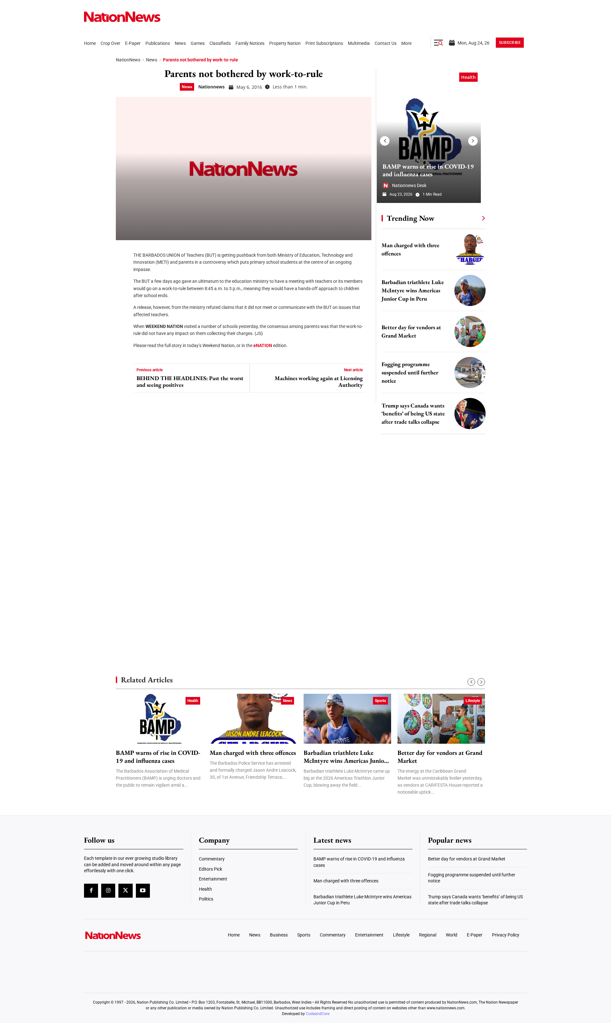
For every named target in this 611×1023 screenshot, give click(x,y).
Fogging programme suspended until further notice (410, 372)
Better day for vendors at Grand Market (439, 757)
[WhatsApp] (122, 308)
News (151, 59)
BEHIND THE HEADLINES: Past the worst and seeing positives (190, 381)
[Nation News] (122, 16)
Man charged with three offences (253, 753)
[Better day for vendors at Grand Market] (470, 331)
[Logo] (135, 935)
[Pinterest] (122, 289)
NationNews (128, 59)
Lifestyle (473, 701)
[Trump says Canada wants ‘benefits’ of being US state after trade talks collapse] (470, 413)
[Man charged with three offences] (470, 249)
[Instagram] (108, 891)
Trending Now (410, 218)
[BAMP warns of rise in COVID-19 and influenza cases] (429, 136)
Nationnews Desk (409, 185)
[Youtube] (143, 891)
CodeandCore (317, 1014)
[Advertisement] (431, 601)
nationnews (211, 87)
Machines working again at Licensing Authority (318, 381)
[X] (122, 270)
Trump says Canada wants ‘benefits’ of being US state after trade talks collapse (413, 414)
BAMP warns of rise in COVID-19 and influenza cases (428, 170)
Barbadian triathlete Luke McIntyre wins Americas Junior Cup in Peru (413, 290)
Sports (380, 701)
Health (468, 77)
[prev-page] (385, 141)
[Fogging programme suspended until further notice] (470, 372)
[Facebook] (122, 251)
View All (471, 217)
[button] (438, 43)
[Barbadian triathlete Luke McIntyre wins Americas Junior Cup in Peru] (470, 290)
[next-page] (473, 141)
